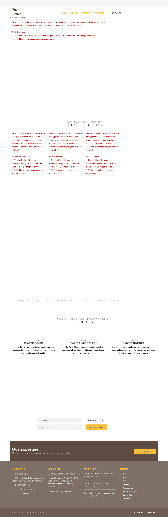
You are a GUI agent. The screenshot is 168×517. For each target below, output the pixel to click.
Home (125, 474)
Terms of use (151, 512)
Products (126, 484)
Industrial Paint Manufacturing (97, 483)
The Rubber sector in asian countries (99, 493)
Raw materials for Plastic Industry (98, 474)
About (125, 477)
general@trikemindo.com (88, 403)
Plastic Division (128, 488)
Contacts (126, 499)
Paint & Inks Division (130, 492)
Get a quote (142, 299)
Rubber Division (129, 495)
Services (126, 481)
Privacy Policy (138, 512)
